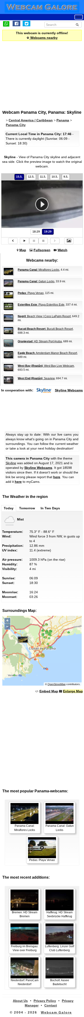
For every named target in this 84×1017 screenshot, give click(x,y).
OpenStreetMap (57, 684)
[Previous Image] (13, 241)
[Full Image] (69, 241)
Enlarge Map (73, 691)
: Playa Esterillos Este (41, 304)
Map (22, 250)
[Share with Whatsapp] (6, 23)
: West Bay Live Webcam (46, 365)
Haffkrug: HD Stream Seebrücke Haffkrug (59, 914)
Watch (62, 250)
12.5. (31, 176)
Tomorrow (27, 508)
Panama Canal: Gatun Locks (60, 827)
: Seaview (36, 378)
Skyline (11, 463)
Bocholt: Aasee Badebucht (59, 982)
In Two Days (50, 508)
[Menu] (78, 17)
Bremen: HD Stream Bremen (24, 914)
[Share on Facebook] (16, 23)
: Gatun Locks (36, 281)
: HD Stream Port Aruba (40, 341)
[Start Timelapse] (24, 241)
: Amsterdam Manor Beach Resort (47, 353)
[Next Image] (55, 241)
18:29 (36, 231)
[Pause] (33, 241)
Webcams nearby (43, 38)
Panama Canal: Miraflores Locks (24, 827)
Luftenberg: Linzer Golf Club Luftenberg (59, 948)
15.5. (19, 176)
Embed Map (48, 691)
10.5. (55, 176)
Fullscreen (42, 250)
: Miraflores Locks (38, 269)
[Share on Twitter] (26, 23)
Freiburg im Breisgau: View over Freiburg (24, 948)
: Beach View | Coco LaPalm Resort (44, 316)
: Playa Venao (31, 293)
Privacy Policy (45, 1001)
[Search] (77, 25)
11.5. (43, 176)
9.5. (65, 176)
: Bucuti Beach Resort (45, 328)
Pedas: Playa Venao (42, 860)
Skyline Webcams (69, 390)
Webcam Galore (56, 1012)
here (56, 477)
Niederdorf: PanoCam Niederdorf (24, 982)
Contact (50, 1005)
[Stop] (43, 241)
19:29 (48, 231)
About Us (20, 1001)
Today (9, 508)
